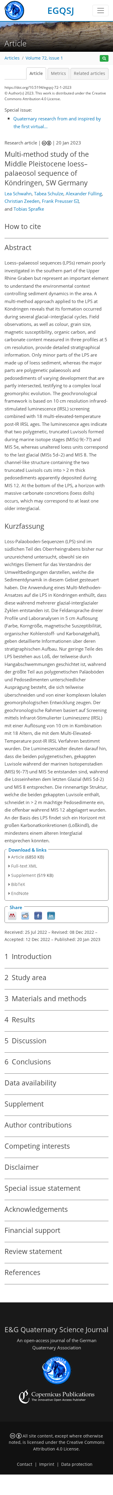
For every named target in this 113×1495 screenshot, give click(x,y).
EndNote (20, 893)
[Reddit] (25, 915)
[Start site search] (104, 58)
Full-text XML (24, 866)
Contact (24, 1464)
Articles (12, 58)
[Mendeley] (12, 915)
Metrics (58, 73)
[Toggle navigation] (100, 10)
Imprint (46, 1464)
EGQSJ (60, 10)
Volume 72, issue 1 (44, 58)
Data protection (77, 1464)
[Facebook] (38, 915)
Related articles (89, 73)
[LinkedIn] (51, 915)
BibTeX (18, 884)
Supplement (23, 875)
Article (36, 73)
